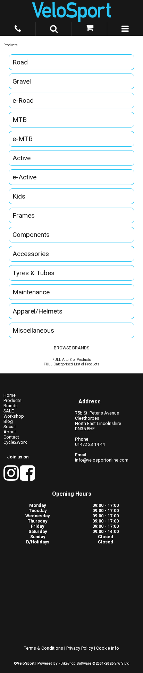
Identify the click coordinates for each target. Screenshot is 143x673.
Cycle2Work (15, 442)
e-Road (23, 100)
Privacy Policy (79, 648)
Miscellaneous (33, 330)
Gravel (21, 81)
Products (10, 45)
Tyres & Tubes (33, 273)
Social (9, 426)
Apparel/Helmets (37, 311)
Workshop (13, 416)
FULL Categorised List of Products (71, 364)
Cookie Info (107, 648)
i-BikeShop (66, 663)
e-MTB (22, 139)
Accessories (30, 254)
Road (20, 62)
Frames (23, 215)
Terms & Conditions (43, 648)
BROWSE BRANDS (71, 347)
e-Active (24, 177)
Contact (11, 437)
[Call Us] (18, 27)
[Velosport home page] (71, 11)
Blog (8, 421)
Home (9, 395)
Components (31, 235)
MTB (19, 120)
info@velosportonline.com (101, 460)
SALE (8, 410)
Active (21, 158)
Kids (18, 196)
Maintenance (31, 292)
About (9, 431)
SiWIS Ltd (122, 663)
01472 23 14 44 (90, 444)
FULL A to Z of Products (71, 359)
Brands (10, 405)
